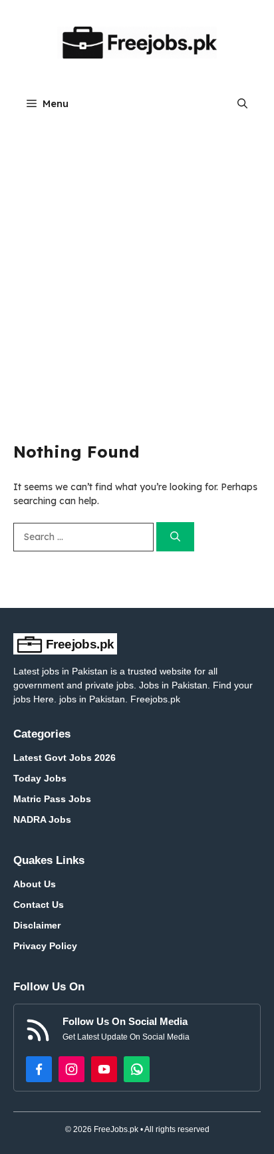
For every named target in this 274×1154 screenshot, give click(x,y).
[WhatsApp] (137, 1069)
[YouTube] (104, 1069)
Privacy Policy (45, 945)
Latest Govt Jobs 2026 (64, 757)
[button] (242, 103)
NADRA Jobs (42, 819)
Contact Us (38, 904)
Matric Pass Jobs (52, 798)
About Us (34, 884)
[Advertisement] (137, 265)
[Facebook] (39, 1069)
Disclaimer (37, 925)
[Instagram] (71, 1069)
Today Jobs (40, 778)
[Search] (175, 537)
